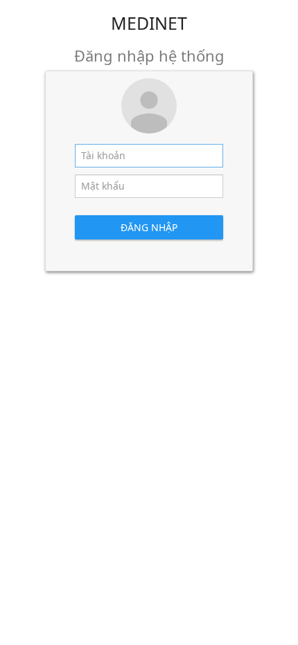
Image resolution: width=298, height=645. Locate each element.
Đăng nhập (149, 227)
